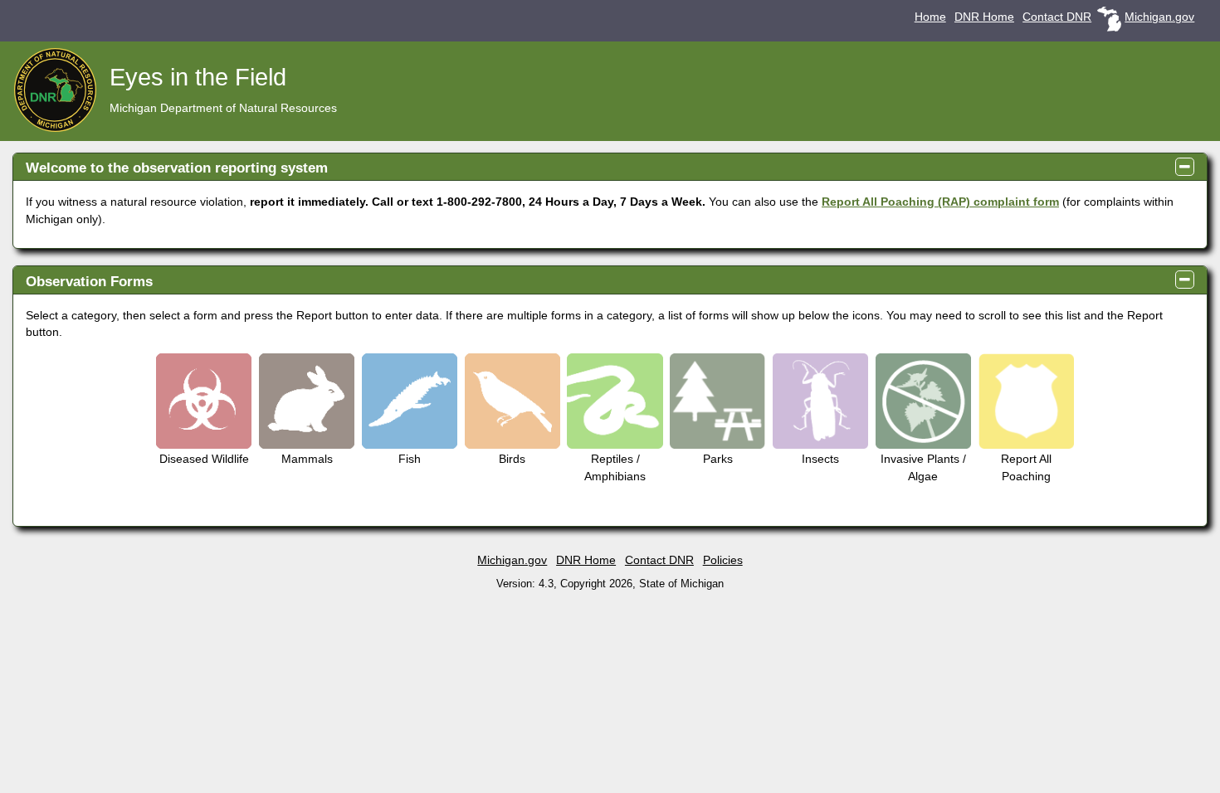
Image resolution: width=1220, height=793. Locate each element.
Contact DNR (1056, 17)
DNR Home (984, 17)
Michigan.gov (1159, 17)
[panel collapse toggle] (1184, 167)
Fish (409, 458)
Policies (723, 560)
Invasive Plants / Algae (923, 467)
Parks (718, 458)
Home (930, 17)
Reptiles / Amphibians (615, 467)
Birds (512, 458)
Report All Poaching (1026, 467)
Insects (820, 458)
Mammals (307, 458)
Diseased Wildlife (204, 458)
